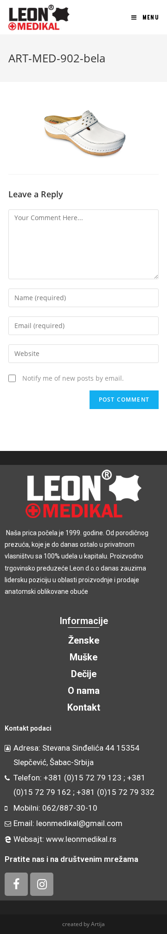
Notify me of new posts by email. (73, 378)
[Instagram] (41, 884)
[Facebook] (16, 884)
